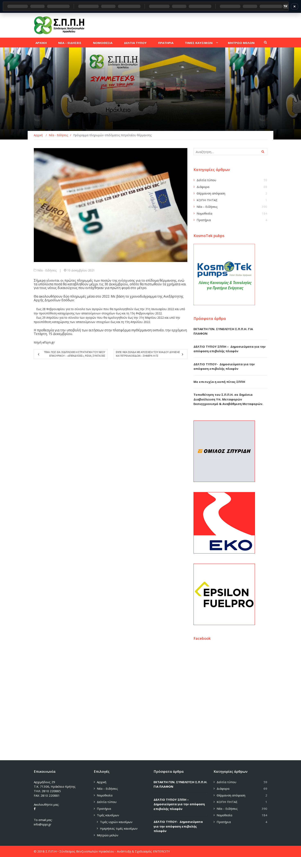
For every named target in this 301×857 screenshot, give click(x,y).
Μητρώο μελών (107, 835)
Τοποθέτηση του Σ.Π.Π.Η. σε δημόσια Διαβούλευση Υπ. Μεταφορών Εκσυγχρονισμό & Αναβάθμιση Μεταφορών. (228, 399)
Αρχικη (41, 43)
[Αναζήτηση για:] (230, 151)
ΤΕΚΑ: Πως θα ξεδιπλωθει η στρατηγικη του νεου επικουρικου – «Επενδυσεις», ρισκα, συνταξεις (74, 354)
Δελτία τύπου (206, 180)
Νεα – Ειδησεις (69, 43)
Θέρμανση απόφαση (211, 193)
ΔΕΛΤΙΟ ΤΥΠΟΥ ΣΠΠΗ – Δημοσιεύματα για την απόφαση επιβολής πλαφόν (179, 804)
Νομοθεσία (204, 213)
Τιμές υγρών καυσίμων (116, 822)
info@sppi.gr (42, 824)
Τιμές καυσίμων (108, 815)
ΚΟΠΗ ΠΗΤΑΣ (207, 200)
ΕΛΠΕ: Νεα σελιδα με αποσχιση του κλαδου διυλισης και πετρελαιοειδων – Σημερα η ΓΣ (148, 354)
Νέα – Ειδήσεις (207, 207)
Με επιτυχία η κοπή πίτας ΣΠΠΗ (219, 382)
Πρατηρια (165, 43)
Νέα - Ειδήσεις (47, 270)
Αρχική (101, 782)
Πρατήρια (204, 220)
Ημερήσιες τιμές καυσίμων (119, 828)
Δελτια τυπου (135, 43)
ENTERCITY (161, 851)
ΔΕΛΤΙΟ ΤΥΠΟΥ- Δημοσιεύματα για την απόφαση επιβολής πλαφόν (178, 826)
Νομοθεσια (102, 43)
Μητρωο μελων (241, 43)
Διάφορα (203, 187)
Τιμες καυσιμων (199, 43)
